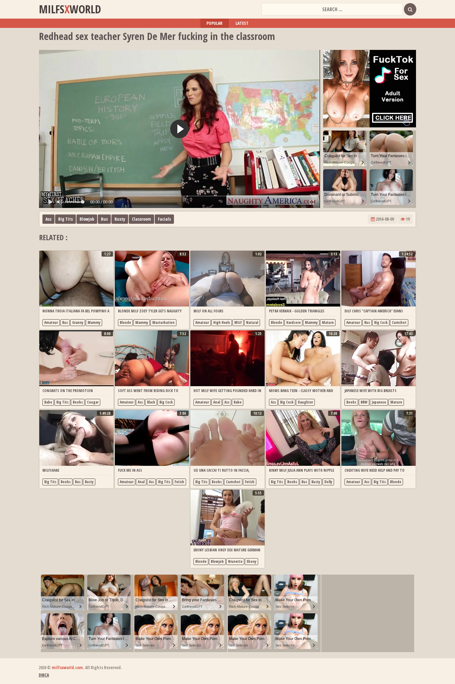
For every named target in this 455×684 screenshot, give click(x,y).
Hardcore (293, 322)
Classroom (141, 219)
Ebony (251, 561)
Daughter (305, 402)
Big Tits (65, 219)
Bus (104, 219)
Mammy (94, 322)
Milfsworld (70, 9)
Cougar (92, 402)
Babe (48, 402)
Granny (77, 322)
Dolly (328, 481)
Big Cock (381, 322)
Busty (120, 219)
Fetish (179, 481)
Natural (252, 322)
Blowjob (87, 219)
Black (151, 402)
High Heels (221, 322)
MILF (238, 322)
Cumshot (399, 322)
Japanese (379, 402)
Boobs (78, 402)
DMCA (44, 675)
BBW (364, 402)
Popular (214, 23)
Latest (242, 23)
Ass (48, 219)
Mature (328, 322)
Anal (216, 402)
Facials (164, 219)
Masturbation (163, 322)
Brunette (235, 561)
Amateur (51, 322)
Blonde (125, 322)
